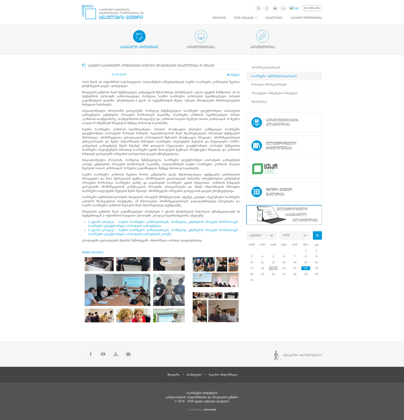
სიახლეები (273, 17)
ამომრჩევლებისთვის (265, 67)
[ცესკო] (284, 169)
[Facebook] (266, 8)
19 (273, 268)
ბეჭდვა (235, 74)
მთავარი (219, 17)
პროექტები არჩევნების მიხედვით (274, 93)
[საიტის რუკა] (116, 354)
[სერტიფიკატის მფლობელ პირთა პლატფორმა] (284, 122)
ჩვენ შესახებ (244, 17)
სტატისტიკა (259, 101)
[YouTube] (275, 8)
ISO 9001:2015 (312, 8)
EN (283, 8)
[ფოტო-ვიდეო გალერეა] (284, 192)
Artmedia (210, 409)
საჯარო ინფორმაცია (306, 17)
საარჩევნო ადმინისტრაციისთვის (274, 76)
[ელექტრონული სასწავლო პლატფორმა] (284, 215)
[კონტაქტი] (128, 354)
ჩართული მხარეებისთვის (269, 84)
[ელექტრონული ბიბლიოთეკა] (284, 146)
